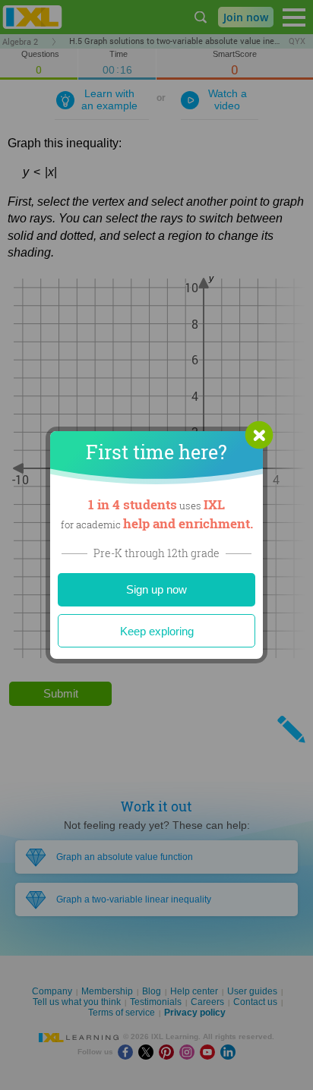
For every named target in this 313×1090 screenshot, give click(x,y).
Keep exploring (157, 631)
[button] (259, 435)
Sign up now (156, 589)
